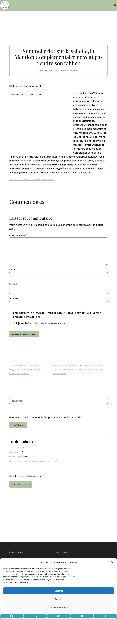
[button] (112, 562)
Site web (14, 298)
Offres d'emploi (17, 456)
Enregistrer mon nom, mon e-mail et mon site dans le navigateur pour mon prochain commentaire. (57, 314)
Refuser (58, 599)
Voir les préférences (58, 607)
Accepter (58, 590)
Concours (14, 452)
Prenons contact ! (21, 484)
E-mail (14, 283)
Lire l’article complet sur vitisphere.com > (31, 179)
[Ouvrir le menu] (115, 5)
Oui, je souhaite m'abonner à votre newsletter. (39, 323)
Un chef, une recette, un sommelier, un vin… (31, 461)
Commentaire (18, 235)
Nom (13, 269)
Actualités (72, 70)
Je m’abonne (18, 425)
